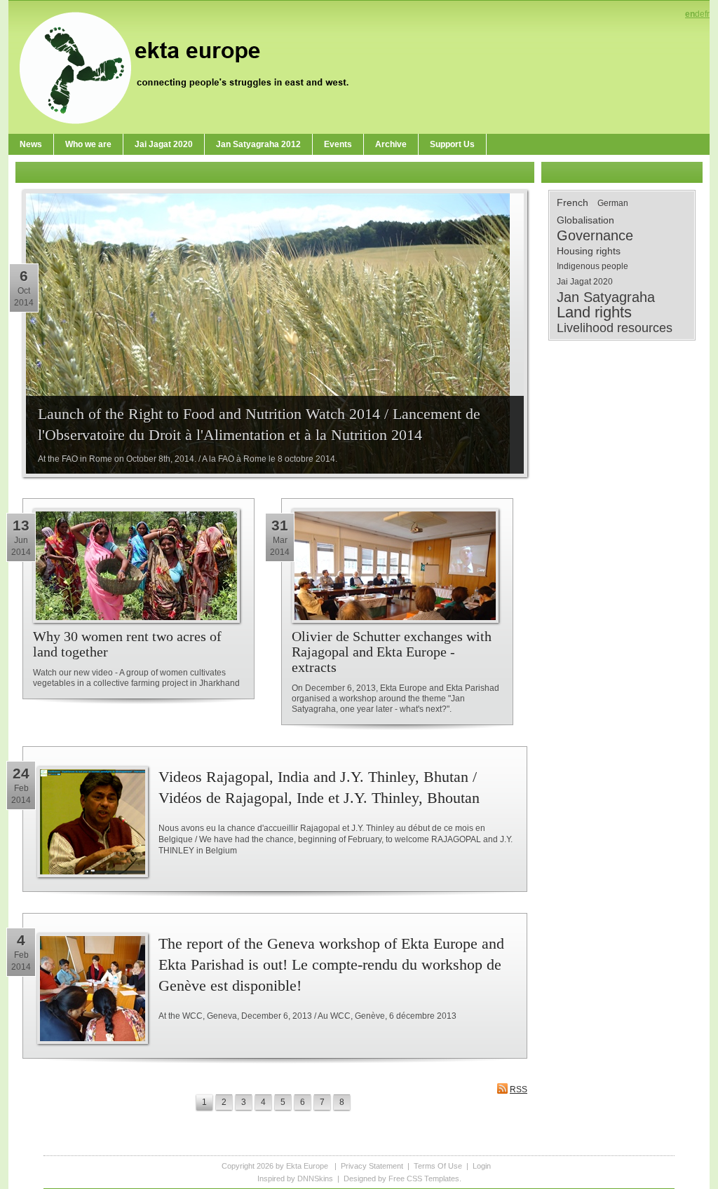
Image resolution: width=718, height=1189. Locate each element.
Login (482, 1166)
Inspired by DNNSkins (295, 1178)
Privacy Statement (372, 1166)
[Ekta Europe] (190, 66)
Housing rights (589, 251)
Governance (595, 235)
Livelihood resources (614, 328)
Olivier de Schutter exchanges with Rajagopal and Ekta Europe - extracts (392, 651)
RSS (518, 1089)
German (612, 203)
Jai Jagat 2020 (585, 281)
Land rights (594, 312)
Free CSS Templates (423, 1178)
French (572, 202)
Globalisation (585, 220)
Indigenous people (592, 266)
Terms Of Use (438, 1166)
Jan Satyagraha (606, 297)
